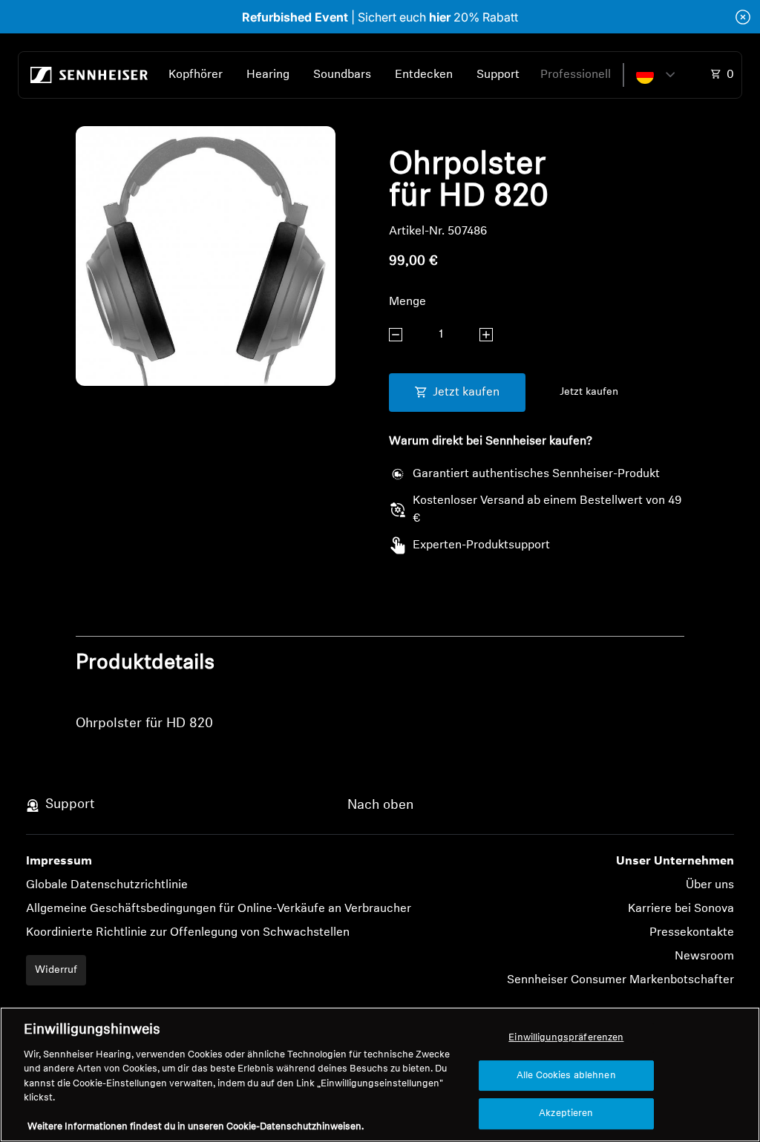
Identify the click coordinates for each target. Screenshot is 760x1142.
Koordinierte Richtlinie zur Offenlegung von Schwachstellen (188, 933)
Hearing (267, 75)
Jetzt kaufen (589, 392)
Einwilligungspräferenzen (565, 1038)
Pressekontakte (691, 933)
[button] (655, 75)
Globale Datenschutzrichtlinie (107, 885)
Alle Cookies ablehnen (566, 1075)
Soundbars (342, 75)
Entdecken (424, 75)
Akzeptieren (566, 1113)
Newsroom (704, 956)
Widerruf (56, 970)
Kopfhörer (195, 75)
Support (498, 75)
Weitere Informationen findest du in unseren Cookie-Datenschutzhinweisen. (195, 1127)
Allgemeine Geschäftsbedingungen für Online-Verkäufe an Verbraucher (218, 909)
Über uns (710, 885)
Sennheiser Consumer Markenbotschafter (620, 980)
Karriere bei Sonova (681, 909)
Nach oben (380, 806)
